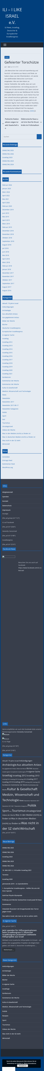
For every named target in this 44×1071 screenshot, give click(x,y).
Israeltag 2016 (7, 356)
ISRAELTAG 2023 (8, 161)
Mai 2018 (5, 255)
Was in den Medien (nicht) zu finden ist (16, 433)
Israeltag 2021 (7, 374)
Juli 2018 (5, 248)
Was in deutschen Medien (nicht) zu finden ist (18, 437)
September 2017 (8, 283)
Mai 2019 (5, 217)
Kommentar (6, 904)
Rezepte (5, 1016)
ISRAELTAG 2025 (8, 150)
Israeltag (5, 339)
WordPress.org (7, 467)
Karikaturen (6, 377)
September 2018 (8, 241)
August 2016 (6, 290)
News (4, 395)
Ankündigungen (8, 307)
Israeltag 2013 (7, 346)
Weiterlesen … (9, 950)
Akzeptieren (22, 1066)
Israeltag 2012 (7, 342)
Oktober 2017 (7, 280)
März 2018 (6, 262)
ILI (6, 67)
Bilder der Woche (8, 321)
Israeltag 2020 (7, 370)
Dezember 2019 (8, 210)
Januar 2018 (6, 269)
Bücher (4, 324)
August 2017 (6, 287)
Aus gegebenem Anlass (10, 317)
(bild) (32, 111)
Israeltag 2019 (7, 367)
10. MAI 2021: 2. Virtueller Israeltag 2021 (17, 870)
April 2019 (6, 220)
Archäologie (6, 310)
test (3, 419)
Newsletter (6, 398)
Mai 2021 (5, 199)
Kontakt (5, 501)
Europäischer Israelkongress (12, 331)
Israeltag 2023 (7, 157)
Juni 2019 (5, 213)
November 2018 (8, 234)
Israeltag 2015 (7, 353)
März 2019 (6, 224)
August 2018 (6, 245)
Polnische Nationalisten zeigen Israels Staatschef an (12, 123)
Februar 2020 (7, 206)
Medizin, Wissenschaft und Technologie (16, 391)
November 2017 (8, 276)
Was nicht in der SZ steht (11, 440)
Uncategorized (7, 426)
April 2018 (6, 259)
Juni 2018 (5, 252)
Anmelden (6, 457)
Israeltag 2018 (7, 363)
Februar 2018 (7, 266)
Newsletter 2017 (8, 402)
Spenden (5, 497)
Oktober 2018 (7, 238)
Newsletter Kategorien (10, 409)
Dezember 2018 (8, 231)
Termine (5, 875)
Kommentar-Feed (8, 464)
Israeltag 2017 (7, 360)
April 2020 (6, 203)
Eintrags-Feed (7, 460)
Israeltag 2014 (7, 349)
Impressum (6, 510)
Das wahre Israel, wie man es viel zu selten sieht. (20, 916)
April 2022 (6, 196)
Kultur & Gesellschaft (10, 388)
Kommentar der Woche (10, 381)
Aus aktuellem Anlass (10, 314)
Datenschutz (7, 506)
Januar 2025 (6, 189)
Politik (4, 412)
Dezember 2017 (8, 273)
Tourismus (6, 423)
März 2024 (6, 192)
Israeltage (6, 989)
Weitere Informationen (30, 1063)
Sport (7, 57)
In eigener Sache (8, 335)
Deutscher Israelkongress (11, 328)
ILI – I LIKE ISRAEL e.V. (12, 16)
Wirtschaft (6, 444)
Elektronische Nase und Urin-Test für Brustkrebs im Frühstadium (30, 122)
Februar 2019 (7, 227)
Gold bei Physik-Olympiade (12, 895)
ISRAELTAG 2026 (8, 154)
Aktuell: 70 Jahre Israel (10, 303)
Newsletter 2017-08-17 (10, 405)
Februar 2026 (7, 185)
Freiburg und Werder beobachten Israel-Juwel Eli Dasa (22, 900)
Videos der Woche (8, 430)
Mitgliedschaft (7, 492)
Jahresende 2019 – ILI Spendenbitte (15, 884)
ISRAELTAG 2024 (8, 164)
